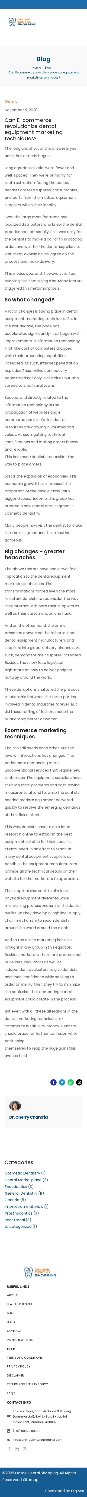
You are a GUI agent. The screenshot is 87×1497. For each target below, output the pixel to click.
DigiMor (78, 1491)
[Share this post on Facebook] (53, 1082)
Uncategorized (18, 1226)
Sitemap (31, 1479)
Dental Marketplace (23, 1180)
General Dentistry (21, 1193)
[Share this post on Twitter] (62, 1082)
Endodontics (16, 1186)
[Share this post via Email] (79, 1082)
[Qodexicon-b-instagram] (24, 1449)
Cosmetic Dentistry (22, 1173)
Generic (12, 1200)
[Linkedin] (17, 1449)
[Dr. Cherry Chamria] (15, 1105)
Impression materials (24, 1206)
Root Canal (15, 1220)
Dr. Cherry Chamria (28, 1117)
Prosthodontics (18, 1213)
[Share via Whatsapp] (71, 1082)
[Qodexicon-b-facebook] (9, 1449)
